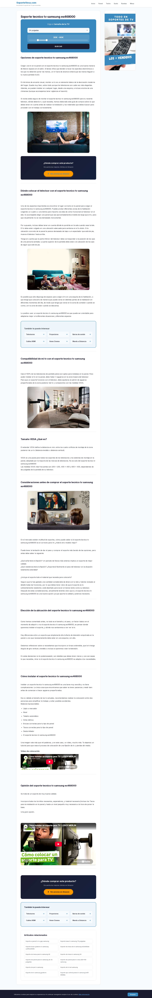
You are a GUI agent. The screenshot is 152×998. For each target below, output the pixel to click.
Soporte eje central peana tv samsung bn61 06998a (74, 974)
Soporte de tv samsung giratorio (36, 972)
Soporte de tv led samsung (69, 967)
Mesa (132, 3)
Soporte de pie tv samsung (34, 967)
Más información (84, 994)
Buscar (58, 46)
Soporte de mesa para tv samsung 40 (38, 954)
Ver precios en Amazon (59, 174)
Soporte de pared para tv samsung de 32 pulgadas (39, 961)
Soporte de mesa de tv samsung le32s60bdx (74, 946)
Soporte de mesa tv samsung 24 (70, 954)
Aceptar (133, 994)
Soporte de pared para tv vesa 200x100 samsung (73, 961)
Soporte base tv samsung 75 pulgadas (72, 941)
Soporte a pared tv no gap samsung (37, 941)
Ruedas (124, 3)
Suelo (116, 3)
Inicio (93, 3)
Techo (108, 3)
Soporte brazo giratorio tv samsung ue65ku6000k (37, 948)
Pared (100, 3)
